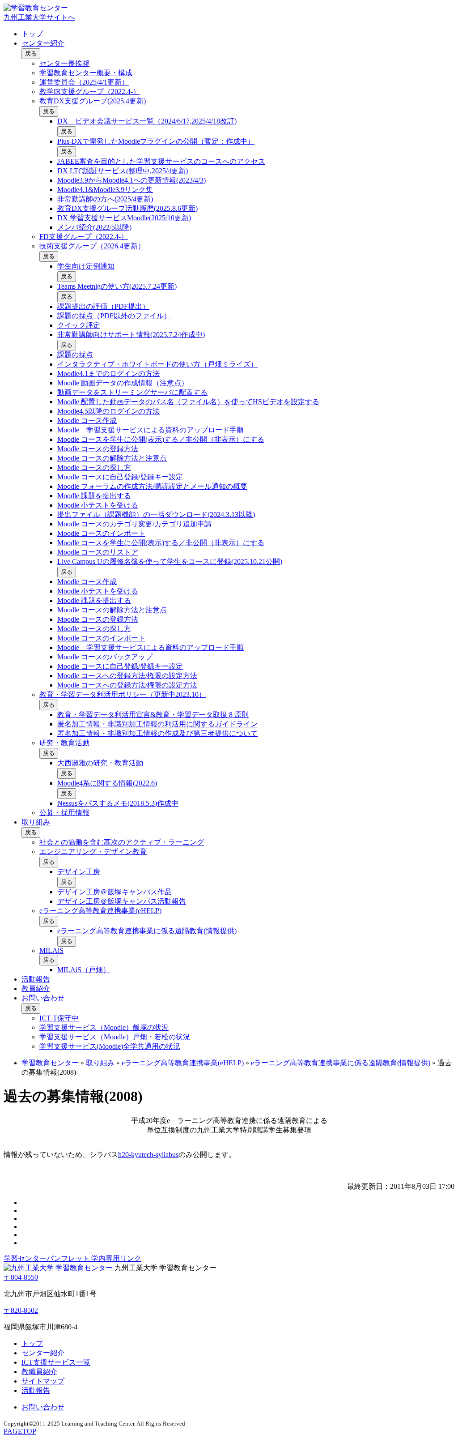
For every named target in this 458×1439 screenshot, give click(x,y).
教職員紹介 (39, 1371)
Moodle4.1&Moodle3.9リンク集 (105, 189)
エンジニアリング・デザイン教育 (93, 851)
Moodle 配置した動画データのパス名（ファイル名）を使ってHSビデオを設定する (188, 402)
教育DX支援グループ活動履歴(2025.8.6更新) (127, 208)
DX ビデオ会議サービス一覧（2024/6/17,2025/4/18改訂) (147, 121)
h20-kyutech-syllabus (148, 1154)
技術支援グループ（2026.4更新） (92, 246)
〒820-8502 (21, 1310)
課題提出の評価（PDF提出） (103, 306)
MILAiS (51, 950)
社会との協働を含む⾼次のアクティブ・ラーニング (121, 842)
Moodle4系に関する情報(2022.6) (107, 783)
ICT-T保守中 (59, 1018)
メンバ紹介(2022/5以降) (94, 227)
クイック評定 (78, 325)
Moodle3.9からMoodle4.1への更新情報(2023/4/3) (131, 180)
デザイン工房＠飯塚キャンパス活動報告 (121, 901)
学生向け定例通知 (85, 266)
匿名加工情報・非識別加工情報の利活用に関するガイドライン (157, 724)
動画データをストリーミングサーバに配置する (132, 392)
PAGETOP (20, 1431)
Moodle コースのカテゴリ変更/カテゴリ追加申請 (134, 524)
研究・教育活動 (64, 743)
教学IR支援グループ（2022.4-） (89, 91)
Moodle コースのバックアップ (105, 657)
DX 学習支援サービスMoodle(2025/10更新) (124, 218)
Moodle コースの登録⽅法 (97, 449)
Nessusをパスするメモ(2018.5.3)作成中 (117, 803)
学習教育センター (50, 1063)
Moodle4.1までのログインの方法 (108, 373)
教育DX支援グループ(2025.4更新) (92, 101)
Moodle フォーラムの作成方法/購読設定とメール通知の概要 (152, 486)
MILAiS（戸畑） (83, 970)
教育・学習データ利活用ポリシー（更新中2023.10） (122, 694)
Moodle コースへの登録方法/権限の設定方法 (127, 675)
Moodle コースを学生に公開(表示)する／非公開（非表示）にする (160, 439)
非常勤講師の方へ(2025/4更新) (105, 199)
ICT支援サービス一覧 (55, 1362)
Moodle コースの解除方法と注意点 (112, 458)
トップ (32, 34)
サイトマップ (42, 1381)
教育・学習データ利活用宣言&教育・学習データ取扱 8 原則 (153, 714)
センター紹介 (42, 43)
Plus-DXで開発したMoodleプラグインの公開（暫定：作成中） (155, 141)
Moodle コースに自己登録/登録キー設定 (120, 477)
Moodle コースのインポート (101, 533)
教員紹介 (35, 988)
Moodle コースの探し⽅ (94, 467)
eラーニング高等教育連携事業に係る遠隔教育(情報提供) (147, 931)
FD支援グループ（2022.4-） (83, 236)
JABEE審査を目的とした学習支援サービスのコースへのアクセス (161, 161)
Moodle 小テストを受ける (97, 505)
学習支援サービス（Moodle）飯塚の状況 (104, 1027)
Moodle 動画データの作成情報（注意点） (122, 383)
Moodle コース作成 (87, 420)
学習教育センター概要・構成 (85, 73)
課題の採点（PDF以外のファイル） (114, 316)
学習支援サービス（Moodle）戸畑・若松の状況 (114, 1037)
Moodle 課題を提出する (94, 496)
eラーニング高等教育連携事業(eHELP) (100, 910)
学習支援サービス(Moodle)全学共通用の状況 (109, 1046)
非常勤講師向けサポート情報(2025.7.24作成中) (131, 334)
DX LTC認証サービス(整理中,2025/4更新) (122, 171)
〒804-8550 (21, 1277)
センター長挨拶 (64, 63)
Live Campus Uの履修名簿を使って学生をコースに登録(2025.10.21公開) (169, 561)
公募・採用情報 (64, 812)
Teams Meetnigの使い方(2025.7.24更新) (117, 286)
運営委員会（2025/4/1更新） (84, 82)
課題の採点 (75, 355)
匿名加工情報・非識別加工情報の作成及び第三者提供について (157, 733)
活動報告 (35, 979)
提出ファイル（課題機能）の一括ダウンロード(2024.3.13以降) (156, 514)
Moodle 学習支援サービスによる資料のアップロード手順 (150, 430)
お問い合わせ (42, 998)
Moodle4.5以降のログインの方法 (108, 411)
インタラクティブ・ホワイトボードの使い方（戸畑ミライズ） (157, 364)
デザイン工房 (78, 871)
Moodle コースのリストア (97, 552)
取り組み (35, 822)
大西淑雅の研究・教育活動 (100, 763)
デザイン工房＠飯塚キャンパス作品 (114, 892)
